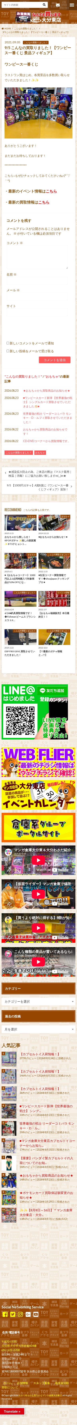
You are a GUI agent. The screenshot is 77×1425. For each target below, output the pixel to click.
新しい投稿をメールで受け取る (32, 351)
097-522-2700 (11, 1350)
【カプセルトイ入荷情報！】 (40, 1054)
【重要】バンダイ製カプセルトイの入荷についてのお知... (46, 1160)
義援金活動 (62, 1383)
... (34, 1406)
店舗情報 (22, 1383)
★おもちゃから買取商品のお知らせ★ (46, 390)
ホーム (7, 1383)
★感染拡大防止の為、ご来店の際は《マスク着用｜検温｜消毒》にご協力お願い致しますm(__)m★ (40, 473)
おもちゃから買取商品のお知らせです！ (45, 431)
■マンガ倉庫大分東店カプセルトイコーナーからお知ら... (47, 1143)
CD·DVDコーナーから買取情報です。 (46, 441)
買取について (10, 1387)
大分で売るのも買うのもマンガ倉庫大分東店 (40, 1395)
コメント (15, 243)
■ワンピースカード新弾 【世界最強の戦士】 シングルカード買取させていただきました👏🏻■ (47, 402)
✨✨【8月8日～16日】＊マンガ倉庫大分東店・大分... (46, 1212)
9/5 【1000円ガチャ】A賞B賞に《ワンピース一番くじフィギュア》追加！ (38, 487)
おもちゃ (52, 376)
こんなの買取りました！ (23, 376)
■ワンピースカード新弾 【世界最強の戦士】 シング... (46, 1108)
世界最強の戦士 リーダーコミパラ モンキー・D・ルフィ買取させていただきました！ (47, 418)
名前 (12, 274)
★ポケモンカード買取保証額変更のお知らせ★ (46, 1195)
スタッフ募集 (41, 1383)
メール (13, 290)
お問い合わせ (58, 5)
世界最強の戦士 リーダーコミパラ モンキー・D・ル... (47, 1125)
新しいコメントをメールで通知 (32, 343)
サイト (11, 306)
